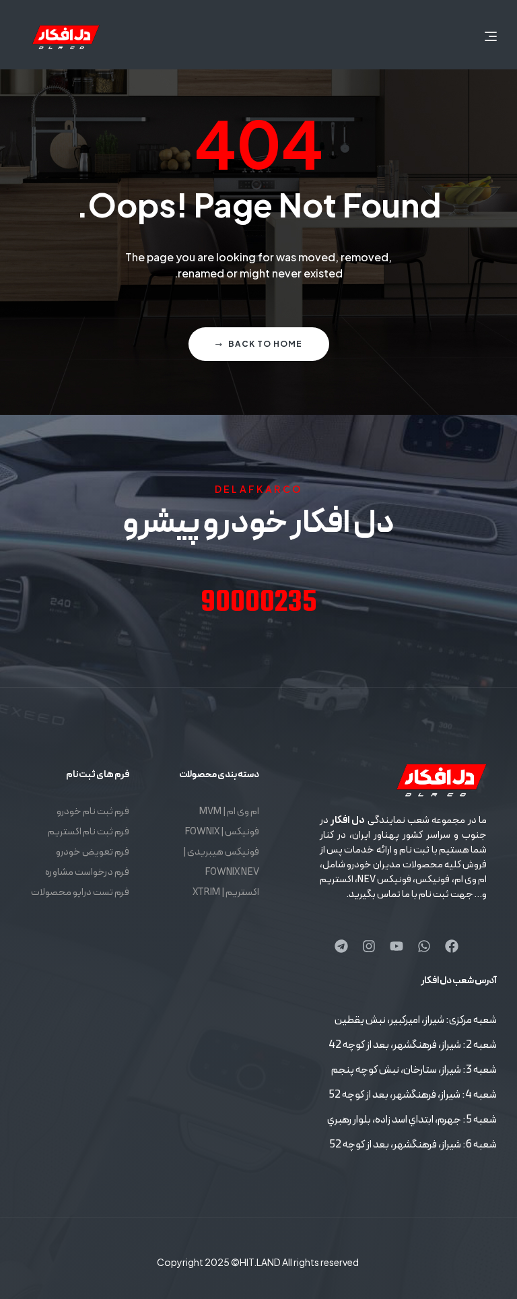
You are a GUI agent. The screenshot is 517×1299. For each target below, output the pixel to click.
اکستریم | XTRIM (225, 892)
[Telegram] (341, 946)
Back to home (265, 344)
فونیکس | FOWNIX (221, 832)
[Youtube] (396, 946)
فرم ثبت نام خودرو (93, 812)
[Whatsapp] (424, 946)
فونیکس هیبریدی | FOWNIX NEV (220, 862)
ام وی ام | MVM (228, 812)
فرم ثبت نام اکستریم (88, 832)
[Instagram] (369, 946)
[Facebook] (451, 946)
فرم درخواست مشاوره (87, 872)
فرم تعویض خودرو (92, 852)
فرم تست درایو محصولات (80, 892)
